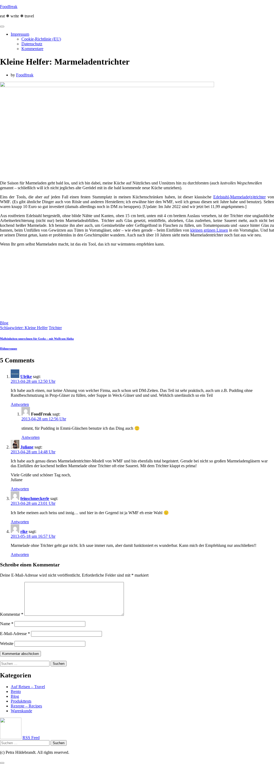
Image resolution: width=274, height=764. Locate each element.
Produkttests (21, 701)
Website (6, 643)
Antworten (20, 404)
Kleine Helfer (36, 327)
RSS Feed (31, 737)
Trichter (55, 327)
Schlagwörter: (12, 327)
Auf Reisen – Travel (28, 686)
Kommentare (32, 48)
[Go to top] (2, 763)
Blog (4, 323)
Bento (16, 691)
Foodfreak (8, 6)
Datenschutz (31, 44)
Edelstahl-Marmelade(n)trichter (239, 197)
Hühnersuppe (8, 348)
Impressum (20, 34)
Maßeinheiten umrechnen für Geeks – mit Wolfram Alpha (37, 338)
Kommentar (11, 614)
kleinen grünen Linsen (209, 230)
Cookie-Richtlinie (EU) (41, 39)
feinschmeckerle (34, 498)
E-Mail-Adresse (15, 633)
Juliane (26, 447)
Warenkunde (21, 711)
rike (24, 531)
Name (6, 623)
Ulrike (26, 376)
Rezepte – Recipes (26, 706)
